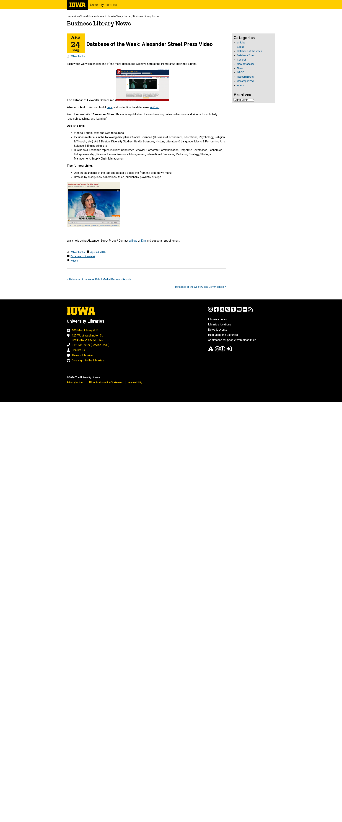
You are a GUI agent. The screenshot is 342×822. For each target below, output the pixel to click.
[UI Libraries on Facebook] (216, 311)
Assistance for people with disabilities (232, 340)
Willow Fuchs (78, 56)
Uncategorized (245, 81)
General (241, 59)
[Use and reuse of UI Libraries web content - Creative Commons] (220, 350)
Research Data (245, 76)
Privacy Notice (75, 382)
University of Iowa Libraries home (85, 16)
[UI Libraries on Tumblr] (233, 311)
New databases (246, 63)
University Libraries (103, 5)
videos (74, 260)
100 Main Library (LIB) (85, 330)
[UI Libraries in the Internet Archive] (210, 350)
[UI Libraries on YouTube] (239, 311)
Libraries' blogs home (119, 16)
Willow (133, 240)
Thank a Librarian (82, 355)
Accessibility (135, 382)
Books (240, 46)
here (109, 107)
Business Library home (146, 16)
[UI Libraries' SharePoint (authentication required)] (229, 350)
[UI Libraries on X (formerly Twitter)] (222, 311)
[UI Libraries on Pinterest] (227, 311)
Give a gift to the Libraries (88, 360)
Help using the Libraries (223, 334)
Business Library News (99, 23)
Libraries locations (219, 324)
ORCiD (240, 72)
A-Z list (154, 107)
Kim (143, 240)
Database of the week (83, 256)
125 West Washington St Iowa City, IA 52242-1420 (87, 337)
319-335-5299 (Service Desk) (90, 345)
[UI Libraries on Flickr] (245, 311)
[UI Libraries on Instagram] (210, 311)
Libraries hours (217, 319)
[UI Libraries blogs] (250, 311)
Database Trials (246, 55)
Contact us (78, 350)
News (240, 68)
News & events (217, 329)
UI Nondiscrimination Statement (105, 382)
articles (241, 42)
